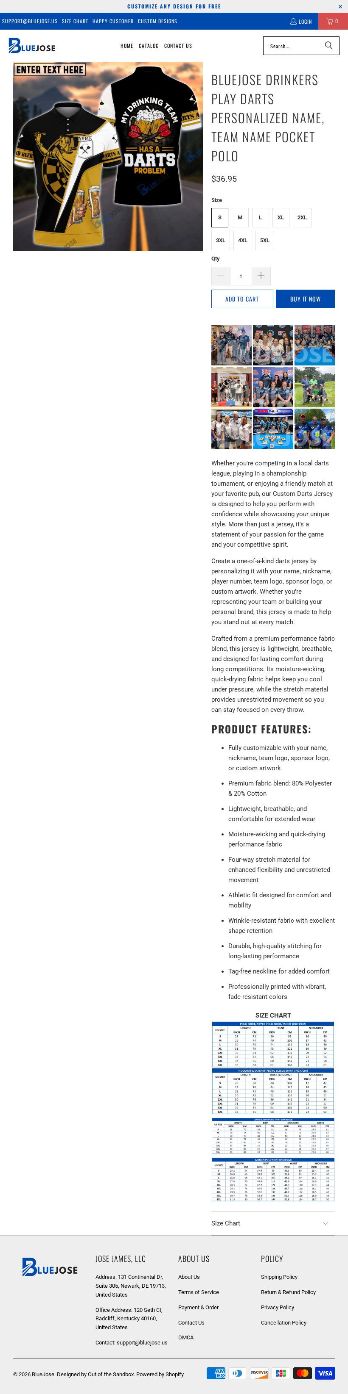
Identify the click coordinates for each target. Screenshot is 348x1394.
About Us (189, 1277)
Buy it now (305, 298)
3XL (220, 240)
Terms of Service (198, 1292)
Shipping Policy (279, 1277)
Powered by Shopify (160, 1374)
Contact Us (191, 1322)
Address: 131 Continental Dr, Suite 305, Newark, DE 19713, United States (130, 1286)
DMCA (186, 1337)
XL (281, 217)
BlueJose (43, 1374)
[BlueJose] (31, 46)
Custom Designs (157, 21)
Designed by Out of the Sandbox (95, 1374)
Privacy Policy (277, 1307)
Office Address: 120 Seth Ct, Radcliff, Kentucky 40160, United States (129, 1319)
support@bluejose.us (30, 21)
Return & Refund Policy (288, 1292)
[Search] (329, 45)
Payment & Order (198, 1307)
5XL (264, 240)
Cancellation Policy (283, 1322)
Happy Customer (113, 21)
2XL (302, 217)
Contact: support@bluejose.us (131, 1342)
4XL (242, 240)
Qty (215, 258)
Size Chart (75, 21)
